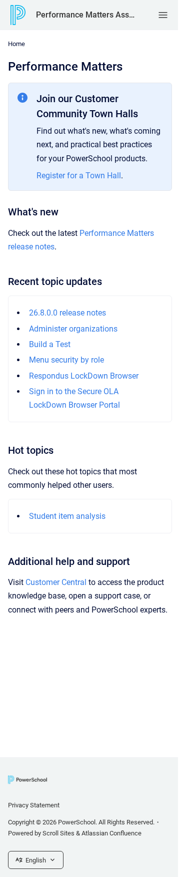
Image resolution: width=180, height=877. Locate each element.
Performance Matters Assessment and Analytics (87, 15)
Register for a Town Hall (78, 175)
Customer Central (56, 582)
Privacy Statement (34, 805)
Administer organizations (73, 329)
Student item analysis (67, 516)
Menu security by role (66, 360)
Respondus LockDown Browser (83, 376)
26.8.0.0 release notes (67, 313)
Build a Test (49, 344)
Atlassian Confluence (112, 833)
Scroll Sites (58, 833)
